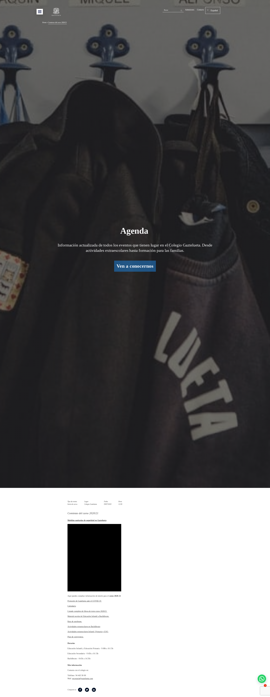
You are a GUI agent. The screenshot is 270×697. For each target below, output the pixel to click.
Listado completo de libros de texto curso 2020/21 (87, 611)
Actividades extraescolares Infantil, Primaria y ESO (88, 632)
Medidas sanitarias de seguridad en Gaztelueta (87, 520)
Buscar (166, 10)
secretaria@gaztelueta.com (82, 678)
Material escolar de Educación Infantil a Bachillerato (88, 616)
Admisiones (189, 10)
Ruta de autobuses (75, 621)
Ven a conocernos (135, 266)
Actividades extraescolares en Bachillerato (84, 627)
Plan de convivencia (76, 637)
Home (44, 22)
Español (214, 10)
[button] (262, 679)
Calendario (72, 606)
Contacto (200, 10)
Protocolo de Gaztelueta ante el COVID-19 (85, 601)
